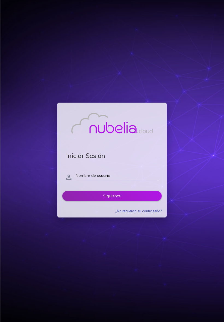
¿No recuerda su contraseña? (138, 211)
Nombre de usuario (93, 175)
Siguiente (112, 195)
